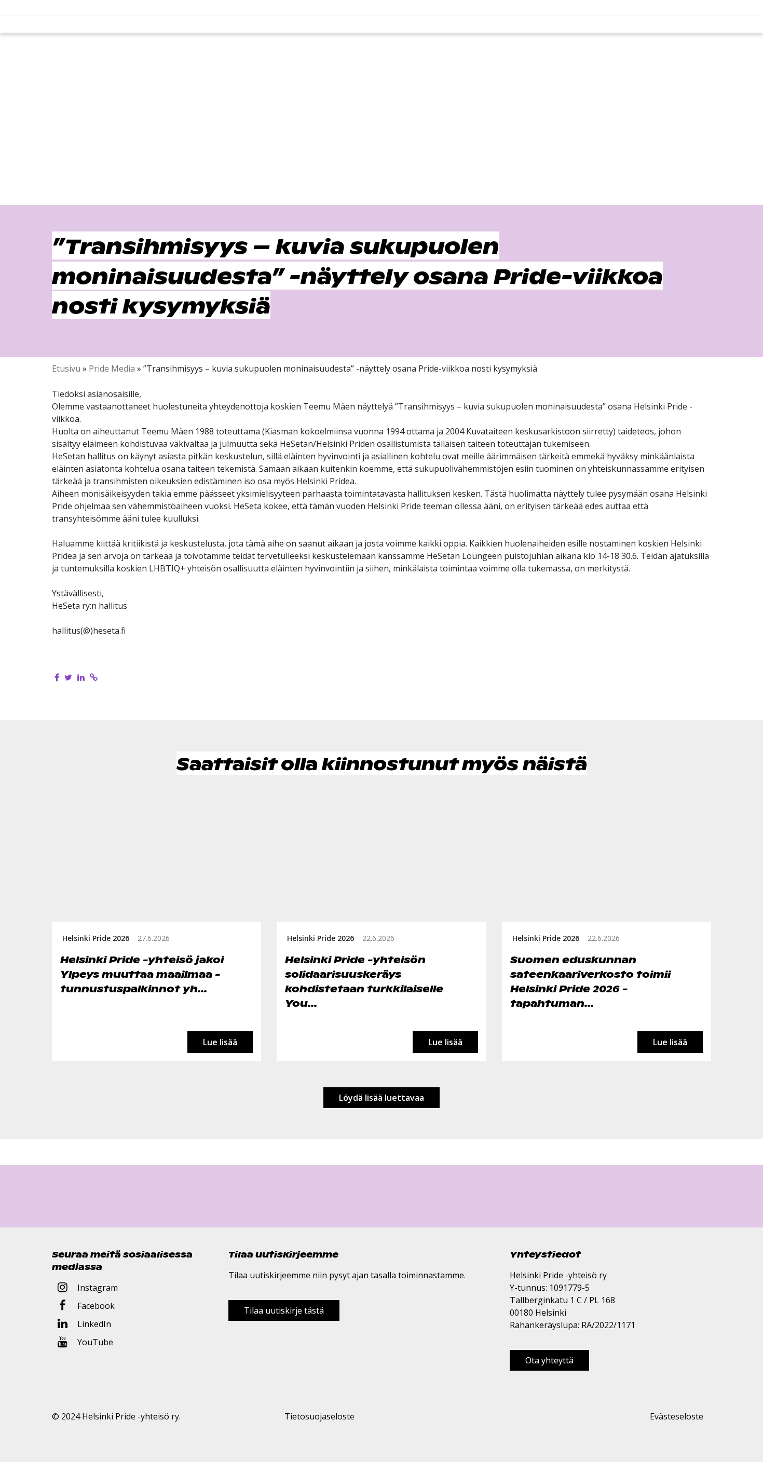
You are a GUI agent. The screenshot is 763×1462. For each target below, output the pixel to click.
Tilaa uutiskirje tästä (284, 1310)
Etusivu (66, 368)
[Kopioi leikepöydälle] (94, 677)
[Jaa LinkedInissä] (81, 677)
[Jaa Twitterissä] (68, 677)
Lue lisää (220, 1042)
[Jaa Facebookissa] (57, 677)
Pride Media (112, 368)
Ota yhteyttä (549, 1360)
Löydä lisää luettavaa (381, 1097)
